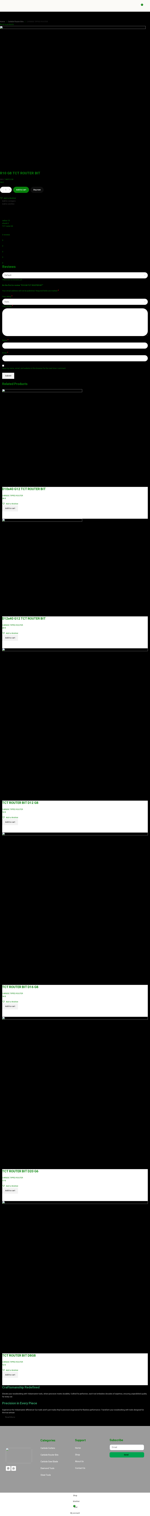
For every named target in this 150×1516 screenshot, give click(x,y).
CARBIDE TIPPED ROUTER (37, 22)
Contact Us (80, 1468)
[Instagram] (8, 1468)
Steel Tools (46, 1475)
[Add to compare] (6, 515)
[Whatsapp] (13, 1468)
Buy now (37, 190)
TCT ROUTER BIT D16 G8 (20, 987)
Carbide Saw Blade (49, 1461)
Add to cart (21, 190)
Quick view (13, 515)
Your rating (7, 296)
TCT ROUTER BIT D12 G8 (20, 803)
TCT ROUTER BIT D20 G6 (20, 1171)
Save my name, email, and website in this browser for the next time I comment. (34, 368)
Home (2, 22)
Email (5, 353)
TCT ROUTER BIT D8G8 (19, 1355)
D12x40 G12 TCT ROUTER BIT (24, 618)
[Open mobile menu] (146, 6)
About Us (79, 1461)
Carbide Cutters (48, 1448)
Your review (7, 306)
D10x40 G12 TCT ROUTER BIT (24, 489)
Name (5, 340)
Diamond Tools (47, 1468)
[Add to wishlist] (6, 483)
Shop (77, 1455)
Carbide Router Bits (16, 22)
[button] (8, 198)
